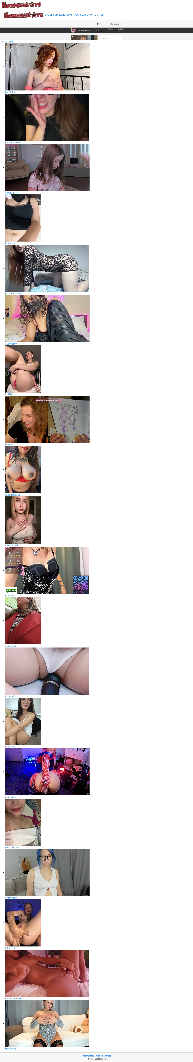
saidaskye (10, 746)
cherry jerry (11, 344)
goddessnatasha (13, 142)
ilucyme (9, 444)
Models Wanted (103, 1055)
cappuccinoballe (13, 998)
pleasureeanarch (13, 293)
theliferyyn (10, 1048)
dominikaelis (11, 192)
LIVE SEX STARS (53, 15)
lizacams (9, 595)
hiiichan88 (10, 696)
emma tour (10, 646)
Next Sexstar (7, 41)
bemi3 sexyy (11, 847)
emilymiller (10, 797)
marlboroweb (12, 545)
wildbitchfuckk (12, 495)
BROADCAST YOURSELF (73, 15)
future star (10, 948)
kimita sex (10, 243)
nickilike (9, 394)
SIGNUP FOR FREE (94, 15)
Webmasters (88, 1055)
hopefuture (10, 92)
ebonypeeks (11, 897)
